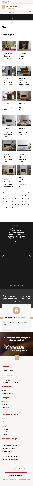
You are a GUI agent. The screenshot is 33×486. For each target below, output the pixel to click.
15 (22, 195)
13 (16, 195)
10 (6, 195)
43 (25, 204)
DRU (3, 421)
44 (28, 204)
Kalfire (4, 418)
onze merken (6, 434)
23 (19, 198)
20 (9, 198)
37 (6, 204)
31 (15, 201)
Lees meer (8, 329)
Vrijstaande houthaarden (10, 456)
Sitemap (6, 480)
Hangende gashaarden (9, 448)
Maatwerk (5, 402)
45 (3, 207)
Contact (4, 410)
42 (22, 204)
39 (12, 204)
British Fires (5, 432)
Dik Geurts (5, 429)
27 (3, 201)
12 (13, 195)
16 (25, 195)
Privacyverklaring (24, 480)
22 (15, 198)
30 (12, 201)
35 (28, 201)
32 (19, 201)
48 (12, 207)
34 (25, 201)
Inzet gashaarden (7, 451)
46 (6, 207)
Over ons (19, 1)
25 (25, 198)
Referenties (5, 407)
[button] (10, 285)
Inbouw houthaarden (8, 454)
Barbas (4, 426)
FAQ (17, 480)
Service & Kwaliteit (26, 1)
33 (22, 201)
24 (22, 198)
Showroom (5, 404)
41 (18, 204)
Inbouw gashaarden (8, 443)
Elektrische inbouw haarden (10, 459)
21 (12, 198)
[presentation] (3, 255)
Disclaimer (12, 480)
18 (3, 198)
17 (28, 195)
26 (28, 198)
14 (19, 195)
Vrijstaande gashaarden (9, 446)
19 (6, 198)
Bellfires (4, 424)
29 (9, 201)
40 (15, 204)
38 (9, 204)
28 (6, 201)
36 (3, 204)
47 (9, 207)
